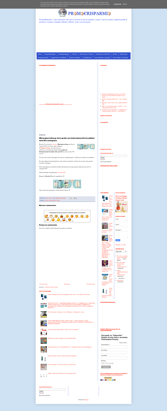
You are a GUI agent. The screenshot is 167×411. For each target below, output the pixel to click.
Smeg (48, 148)
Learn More (117, 4)
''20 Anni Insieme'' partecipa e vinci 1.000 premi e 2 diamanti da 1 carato (66, 312)
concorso (54, 144)
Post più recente (43, 284)
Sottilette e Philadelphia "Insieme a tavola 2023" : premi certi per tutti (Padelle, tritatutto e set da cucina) (114, 95)
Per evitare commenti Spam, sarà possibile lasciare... (122, 257)
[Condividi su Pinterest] (76, 198)
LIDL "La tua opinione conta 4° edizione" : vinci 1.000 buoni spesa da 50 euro (114, 106)
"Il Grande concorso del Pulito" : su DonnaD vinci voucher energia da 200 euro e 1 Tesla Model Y (114, 110)
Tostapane (43, 148)
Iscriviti (115, 54)
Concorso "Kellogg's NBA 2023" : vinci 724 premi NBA (114, 99)
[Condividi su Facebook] (74, 198)
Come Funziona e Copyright (102, 57)
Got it (125, 4)
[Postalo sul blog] (71, 198)
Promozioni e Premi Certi (103, 54)
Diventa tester (123, 54)
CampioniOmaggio (63, 54)
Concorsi (74, 54)
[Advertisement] (83, 37)
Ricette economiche (74, 57)
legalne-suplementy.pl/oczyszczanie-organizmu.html (122, 273)
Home (39, 54)
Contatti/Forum (87, 57)
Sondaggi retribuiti (43, 57)
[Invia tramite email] (70, 198)
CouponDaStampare (49, 54)
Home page (67, 284)
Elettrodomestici (53, 200)
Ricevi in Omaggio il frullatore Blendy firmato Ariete (121, 198)
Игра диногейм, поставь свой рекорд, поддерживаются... (122, 265)
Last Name (104, 355)
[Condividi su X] (73, 198)
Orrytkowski (120, 280)
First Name (104, 350)
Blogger (86, 399)
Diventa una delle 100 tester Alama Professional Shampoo (62, 356)
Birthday (103, 360)
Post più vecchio (91, 284)
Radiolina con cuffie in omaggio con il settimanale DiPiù (62, 338)
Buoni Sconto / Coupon (86, 54)
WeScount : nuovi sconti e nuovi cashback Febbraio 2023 (114, 103)
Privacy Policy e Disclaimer (120, 57)
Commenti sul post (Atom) (51, 287)
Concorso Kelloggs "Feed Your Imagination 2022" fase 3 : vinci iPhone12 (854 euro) (69, 294)
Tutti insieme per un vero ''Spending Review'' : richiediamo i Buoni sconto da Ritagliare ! (70, 347)
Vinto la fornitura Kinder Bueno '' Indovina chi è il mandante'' (63, 329)
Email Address (105, 344)
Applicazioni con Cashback (58, 57)
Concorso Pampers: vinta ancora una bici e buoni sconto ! (62, 364)
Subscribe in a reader (121, 245)
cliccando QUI (61, 172)
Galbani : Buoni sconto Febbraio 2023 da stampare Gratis (62, 373)
